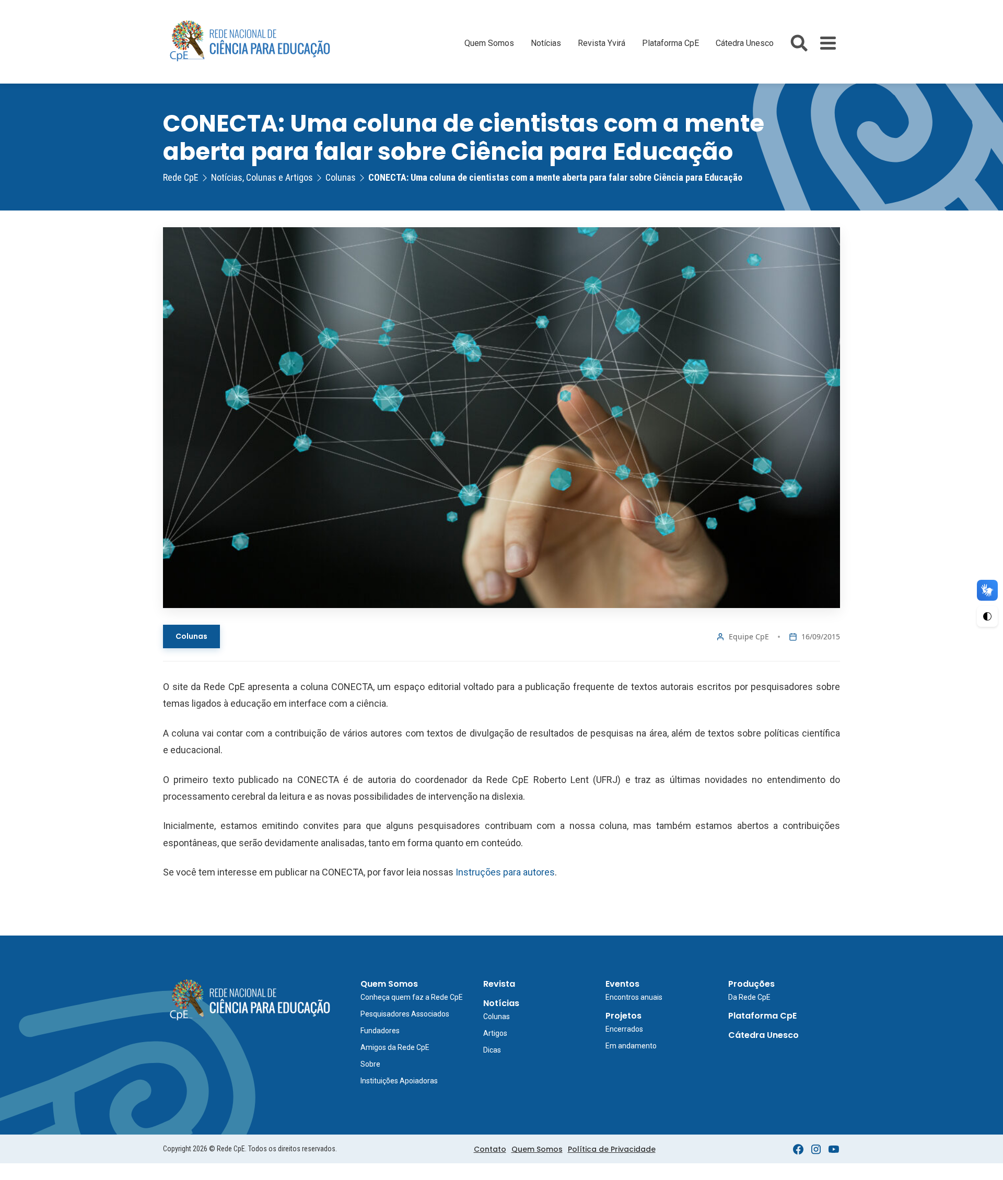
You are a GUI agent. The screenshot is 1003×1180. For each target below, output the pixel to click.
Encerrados (624, 1029)
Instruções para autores (505, 872)
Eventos (622, 984)
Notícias (546, 43)
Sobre (370, 1064)
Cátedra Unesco (745, 43)
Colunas (191, 636)
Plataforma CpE (670, 43)
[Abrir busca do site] (799, 43)
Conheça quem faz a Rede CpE (411, 997)
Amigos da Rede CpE (394, 1047)
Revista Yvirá (601, 43)
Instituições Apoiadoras (399, 1081)
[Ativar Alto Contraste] (987, 616)
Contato (490, 1149)
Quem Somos (489, 43)
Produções (751, 984)
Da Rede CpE (749, 997)
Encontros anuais (633, 997)
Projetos (623, 1016)
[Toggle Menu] (828, 43)
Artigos (495, 1033)
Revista (499, 984)
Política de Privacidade (612, 1149)
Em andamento (631, 1046)
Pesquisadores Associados (404, 1014)
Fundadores (380, 1030)
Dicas (492, 1050)
